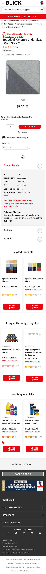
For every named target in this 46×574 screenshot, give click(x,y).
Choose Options (11, 307)
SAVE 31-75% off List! (32, 432)
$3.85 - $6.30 (31, 359)
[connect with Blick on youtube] (40, 535)
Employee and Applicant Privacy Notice (16, 553)
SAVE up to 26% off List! (33, 289)
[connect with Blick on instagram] (23, 535)
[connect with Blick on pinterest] (32, 535)
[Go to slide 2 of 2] (24, 100)
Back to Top (22, 474)
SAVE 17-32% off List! (9, 360)
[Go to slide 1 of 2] (22, 100)
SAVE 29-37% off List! (32, 361)
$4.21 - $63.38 (31, 429)
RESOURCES (8, 515)
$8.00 (20, 106)
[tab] (23, 165)
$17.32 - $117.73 (32, 287)
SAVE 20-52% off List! (9, 432)
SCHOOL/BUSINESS (11, 523)
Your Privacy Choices (9, 546)
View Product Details (23, 54)
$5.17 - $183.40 (9, 429)
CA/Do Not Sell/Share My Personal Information (18, 550)
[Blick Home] (14, 3)
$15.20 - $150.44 (9, 287)
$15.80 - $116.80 (9, 358)
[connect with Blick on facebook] (8, 535)
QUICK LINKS (8, 500)
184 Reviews (7, 50)
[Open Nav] (3, 3)
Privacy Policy (7, 540)
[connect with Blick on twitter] (15, 535)
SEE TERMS (34, 16)
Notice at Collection (9, 543)
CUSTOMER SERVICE (12, 507)
